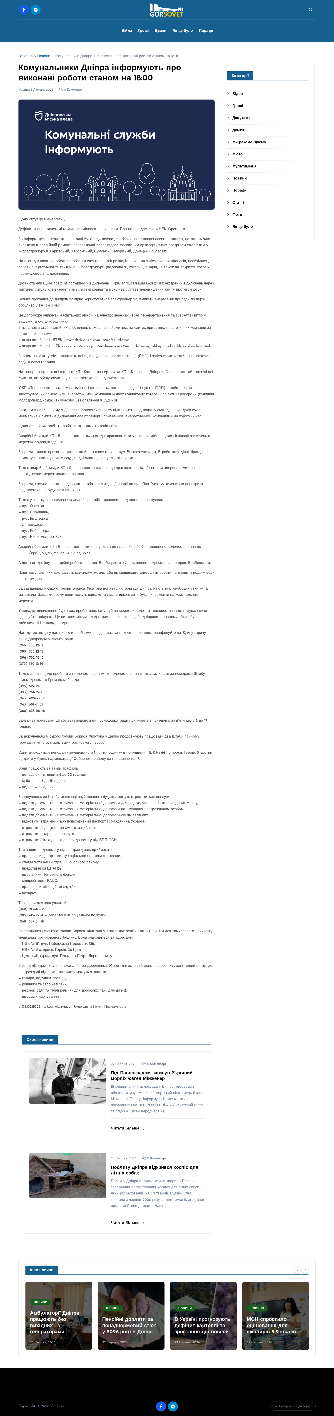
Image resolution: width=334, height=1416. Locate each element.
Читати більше (126, 1128)
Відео (237, 94)
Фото (237, 215)
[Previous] (297, 1269)
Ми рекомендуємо (249, 142)
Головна (25, 56)
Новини (43, 56)
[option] (58, 1316)
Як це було (182, 31)
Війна (127, 31)
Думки (160, 31)
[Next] (305, 1269)
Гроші (143, 31)
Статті (238, 203)
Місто (237, 154)
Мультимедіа (244, 166)
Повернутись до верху (295, 1406)
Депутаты (241, 118)
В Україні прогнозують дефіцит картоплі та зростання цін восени (202, 1326)
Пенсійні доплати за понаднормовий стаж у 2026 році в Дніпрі (129, 1326)
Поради (206, 31)
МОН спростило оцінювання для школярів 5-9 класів (271, 1326)
